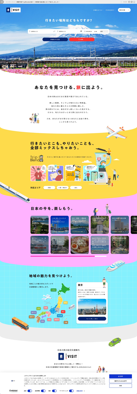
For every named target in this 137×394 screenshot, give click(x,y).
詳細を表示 (80, 391)
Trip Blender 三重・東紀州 (39, 230)
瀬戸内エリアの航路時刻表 (39, 251)
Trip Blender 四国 (97, 231)
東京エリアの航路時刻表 (59, 251)
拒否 (120, 385)
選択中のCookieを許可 (120, 381)
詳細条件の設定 (55, 39)
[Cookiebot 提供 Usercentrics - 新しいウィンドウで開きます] (13, 391)
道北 (76, 188)
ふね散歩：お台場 (117, 231)
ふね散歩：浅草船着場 (58, 231)
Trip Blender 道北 (77, 231)
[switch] (43, 391)
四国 (49, 188)
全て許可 (120, 376)
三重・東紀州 (62, 188)
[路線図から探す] (81, 31)
